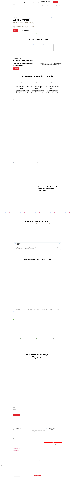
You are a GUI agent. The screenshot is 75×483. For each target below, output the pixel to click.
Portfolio (38, 2)
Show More (2, 229)
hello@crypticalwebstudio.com (19, 429)
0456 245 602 (45, 414)
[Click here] (59, 2)
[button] (13, 88)
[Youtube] (54, 445)
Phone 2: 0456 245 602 (16, 450)
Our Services (29, 2)
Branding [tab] (50, 309)
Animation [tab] (38, 309)
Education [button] (42, 225)
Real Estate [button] (29, 225)
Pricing (34, 2)
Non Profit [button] (65, 225)
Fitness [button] (48, 225)
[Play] (37, 372)
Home (25, 2)
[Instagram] (50, 445)
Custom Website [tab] (18, 309)
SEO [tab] (54, 309)
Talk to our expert (26, 30)
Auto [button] (23, 225)
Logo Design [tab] (30, 309)
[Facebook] (48, 445)
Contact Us (46, 2)
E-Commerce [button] (36, 225)
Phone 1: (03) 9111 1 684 (16, 448)
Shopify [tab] (58, 309)
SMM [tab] (34, 309)
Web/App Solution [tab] (44, 309)
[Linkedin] (52, 445)
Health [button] (59, 225)
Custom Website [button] (11, 225)
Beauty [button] (18, 225)
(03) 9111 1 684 (45, 412)
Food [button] (54, 225)
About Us (42, 2)
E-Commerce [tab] (24, 309)
